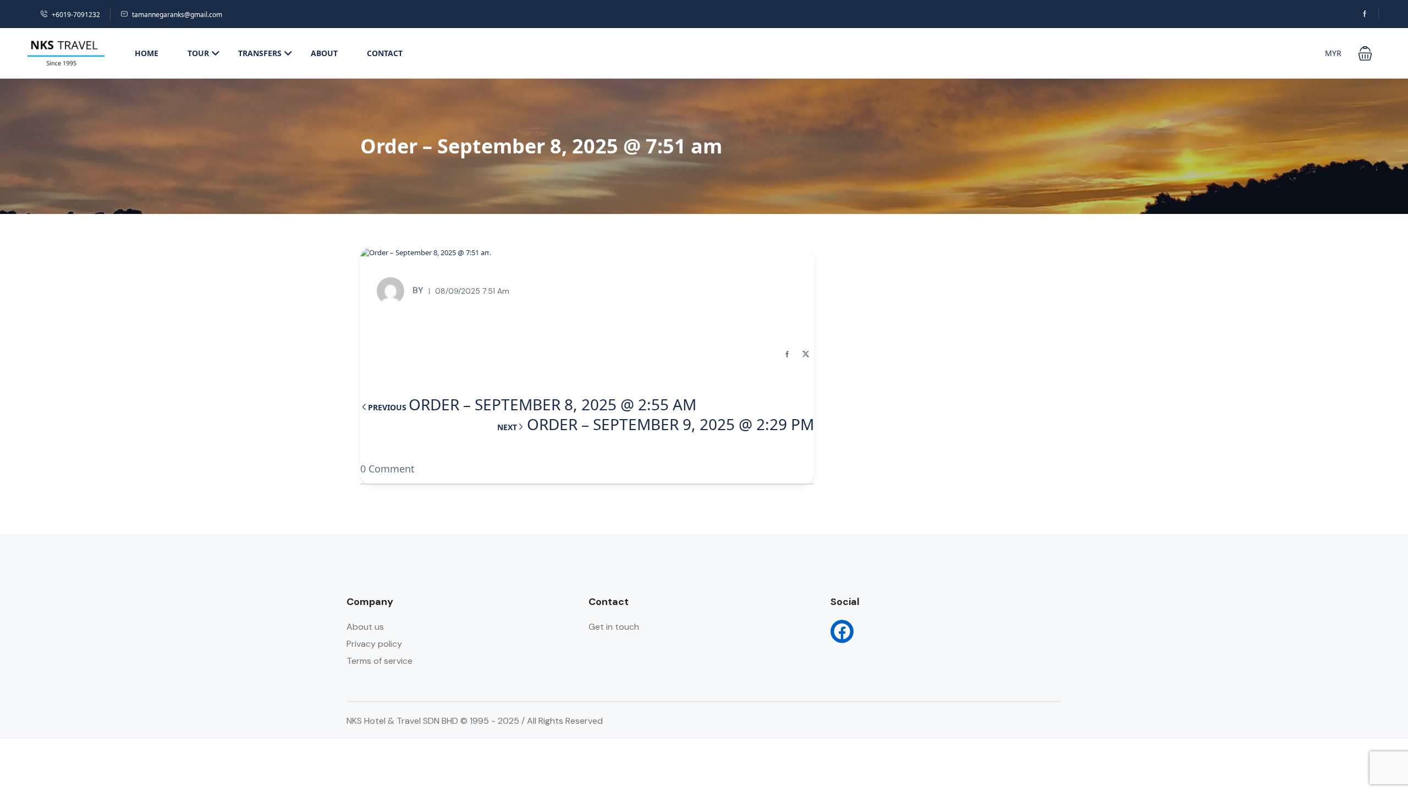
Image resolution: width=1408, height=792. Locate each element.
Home (146, 53)
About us (365, 626)
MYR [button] (1333, 53)
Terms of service (379, 661)
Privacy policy (374, 644)
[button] (1365, 53)
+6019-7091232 (76, 14)
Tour (198, 53)
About (324, 53)
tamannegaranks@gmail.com (177, 14)
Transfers (260, 53)
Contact (385, 53)
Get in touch (613, 626)
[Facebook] (842, 631)
